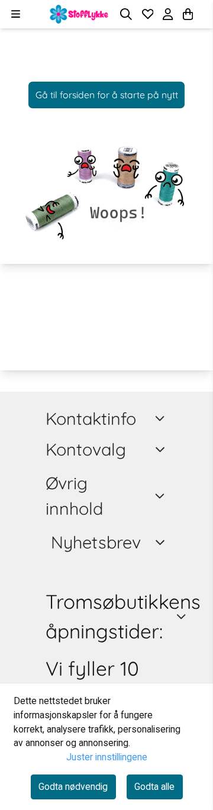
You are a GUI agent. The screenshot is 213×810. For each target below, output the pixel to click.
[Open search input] (126, 14)
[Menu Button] (15, 14)
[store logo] (79, 14)
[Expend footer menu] (162, 449)
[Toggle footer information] (162, 418)
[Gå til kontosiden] (202, 14)
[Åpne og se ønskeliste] (148, 14)
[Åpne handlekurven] (188, 14)
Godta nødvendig (73, 786)
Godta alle (154, 786)
